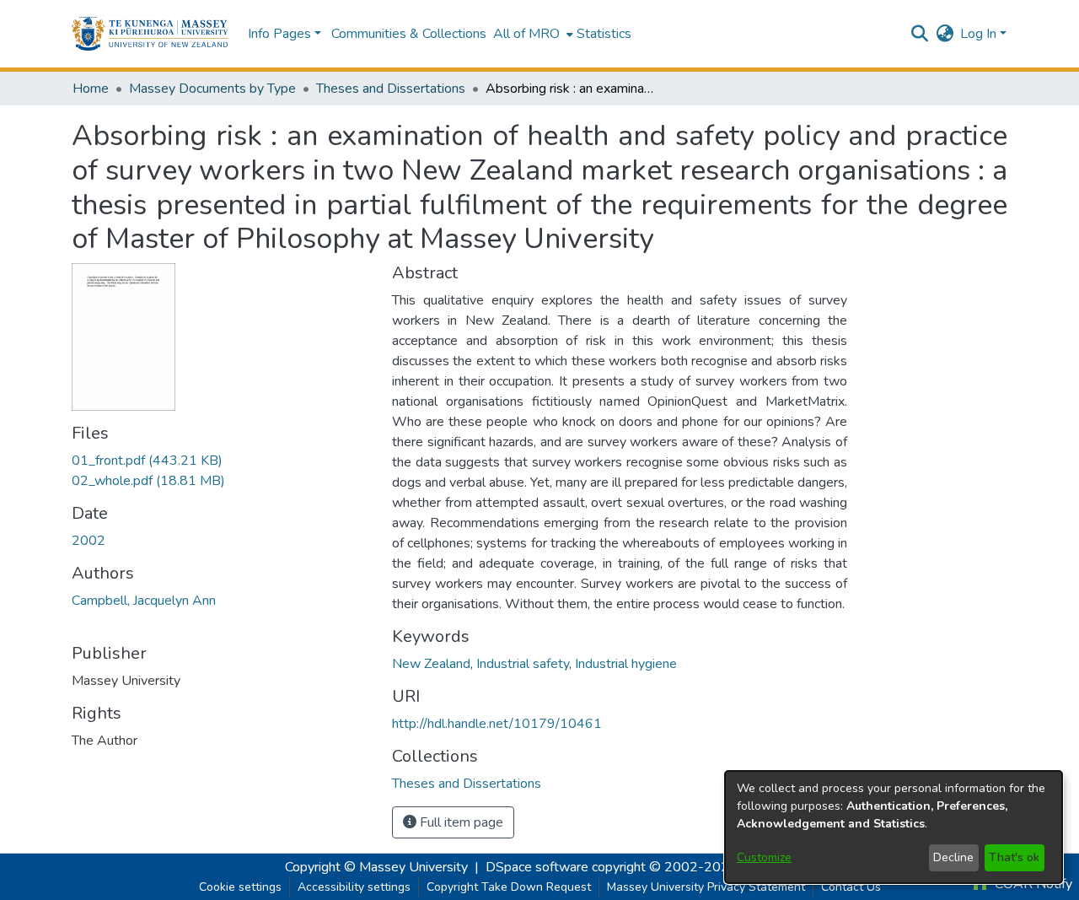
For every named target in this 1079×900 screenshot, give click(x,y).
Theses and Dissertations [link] (390, 88)
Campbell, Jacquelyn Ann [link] (144, 600)
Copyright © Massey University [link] (376, 867)
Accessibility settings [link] (354, 887)
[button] (150, 34)
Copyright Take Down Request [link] (509, 887)
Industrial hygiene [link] (626, 664)
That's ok (1014, 857)
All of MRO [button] (526, 33)
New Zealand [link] (431, 664)
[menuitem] (531, 34)
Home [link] (90, 88)
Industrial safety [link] (522, 664)
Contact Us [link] (851, 887)
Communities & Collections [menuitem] (408, 33)
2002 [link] (88, 540)
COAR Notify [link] (1031, 884)
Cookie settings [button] (240, 887)
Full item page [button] (459, 822)
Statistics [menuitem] (604, 33)
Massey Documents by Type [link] (212, 88)
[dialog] (893, 827)
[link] (147, 460)
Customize (764, 857)
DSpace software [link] (537, 867)
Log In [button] (980, 33)
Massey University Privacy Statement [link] (706, 887)
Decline (953, 857)
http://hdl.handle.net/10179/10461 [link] (497, 723)
